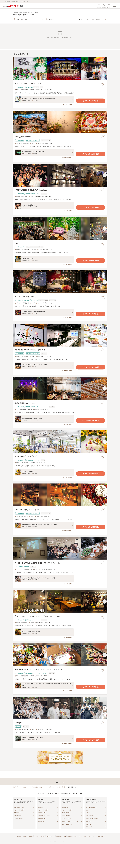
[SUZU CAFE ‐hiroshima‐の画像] (60, 388)
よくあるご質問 (99, 836)
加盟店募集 (69, 836)
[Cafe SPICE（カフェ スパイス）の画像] (60, 494)
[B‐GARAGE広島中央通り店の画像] (60, 281)
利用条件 (31, 836)
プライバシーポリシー (39, 836)
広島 (54, 787)
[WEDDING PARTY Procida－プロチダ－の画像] (60, 335)
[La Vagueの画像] (60, 708)
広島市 (58, 787)
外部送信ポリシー (50, 836)
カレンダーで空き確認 (92, 101)
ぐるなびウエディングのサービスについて (84, 836)
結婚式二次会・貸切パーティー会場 (43, 787)
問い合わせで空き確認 (92, 154)
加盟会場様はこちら (61, 836)
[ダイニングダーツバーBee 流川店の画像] (60, 68)
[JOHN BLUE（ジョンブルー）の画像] (60, 441)
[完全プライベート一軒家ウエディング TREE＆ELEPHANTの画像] (60, 601)
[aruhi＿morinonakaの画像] (60, 122)
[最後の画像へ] (105, 69)
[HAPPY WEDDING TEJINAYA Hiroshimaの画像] (60, 175)
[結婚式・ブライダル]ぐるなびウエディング (23, 787)
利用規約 (25, 836)
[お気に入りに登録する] (103, 84)
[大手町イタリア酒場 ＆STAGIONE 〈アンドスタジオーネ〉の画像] (60, 548)
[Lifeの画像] (60, 228)
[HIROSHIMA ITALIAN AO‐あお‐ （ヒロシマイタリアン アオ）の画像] (60, 654)
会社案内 (19, 836)
